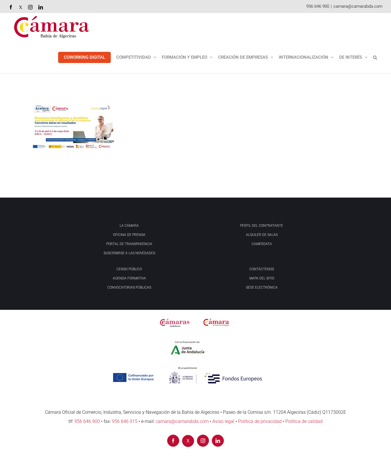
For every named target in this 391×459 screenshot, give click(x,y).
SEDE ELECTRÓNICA (262, 287)
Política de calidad (304, 421)
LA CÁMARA (129, 226)
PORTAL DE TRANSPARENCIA (129, 244)
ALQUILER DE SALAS (262, 235)
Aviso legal (223, 421)
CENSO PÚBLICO (129, 269)
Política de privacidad (260, 421)
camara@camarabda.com (357, 6)
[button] (375, 57)
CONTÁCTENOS (261, 269)
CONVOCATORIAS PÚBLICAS (129, 287)
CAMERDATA (262, 244)
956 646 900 (317, 6)
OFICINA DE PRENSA (129, 235)
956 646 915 (124, 421)
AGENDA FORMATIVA (129, 278)
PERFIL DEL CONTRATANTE (261, 226)
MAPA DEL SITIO (261, 278)
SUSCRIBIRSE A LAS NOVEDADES (129, 253)
